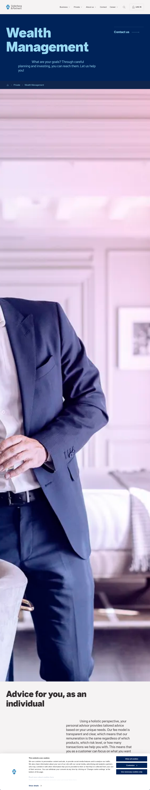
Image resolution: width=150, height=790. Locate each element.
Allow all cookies (131, 759)
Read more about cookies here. (41, 777)
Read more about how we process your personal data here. (53, 780)
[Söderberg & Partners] (14, 7)
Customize (130, 765)
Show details (34, 786)
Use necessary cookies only (131, 772)
